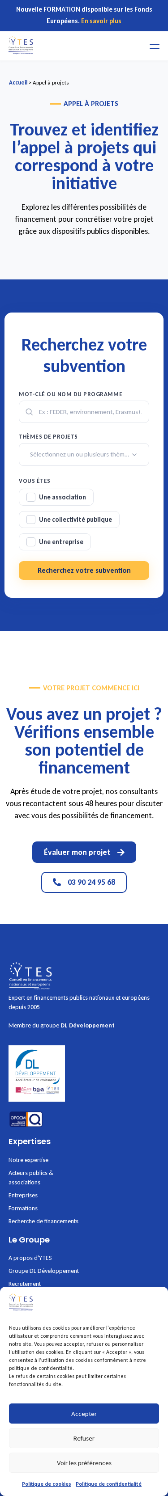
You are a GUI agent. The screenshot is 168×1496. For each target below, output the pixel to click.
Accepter (84, 1414)
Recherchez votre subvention (84, 570)
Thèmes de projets (48, 437)
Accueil (18, 82)
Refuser (84, 1438)
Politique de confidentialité (109, 1484)
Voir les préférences (84, 1463)
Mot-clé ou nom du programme (70, 394)
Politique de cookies (46, 1484)
